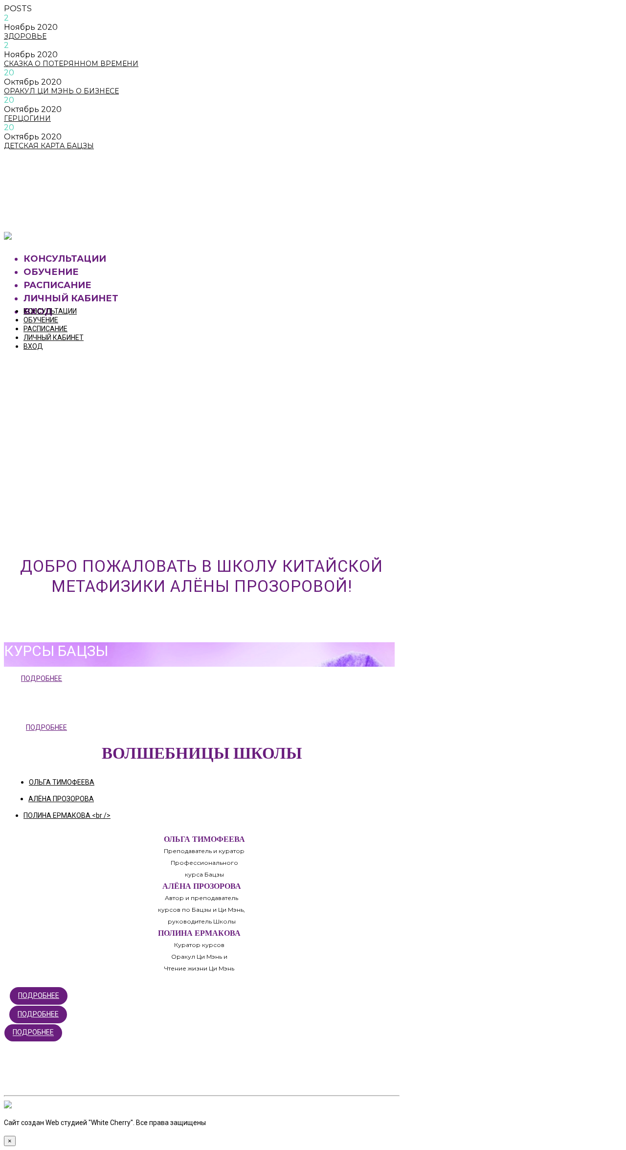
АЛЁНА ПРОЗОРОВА (61, 799)
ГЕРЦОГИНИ (27, 118)
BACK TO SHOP (51, 210)
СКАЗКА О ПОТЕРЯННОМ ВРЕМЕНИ (71, 63)
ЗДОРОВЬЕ (25, 36)
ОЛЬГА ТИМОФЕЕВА (61, 782)
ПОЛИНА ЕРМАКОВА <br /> (67, 815)
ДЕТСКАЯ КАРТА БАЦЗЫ (49, 145)
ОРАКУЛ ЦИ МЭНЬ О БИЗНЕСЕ (61, 91)
